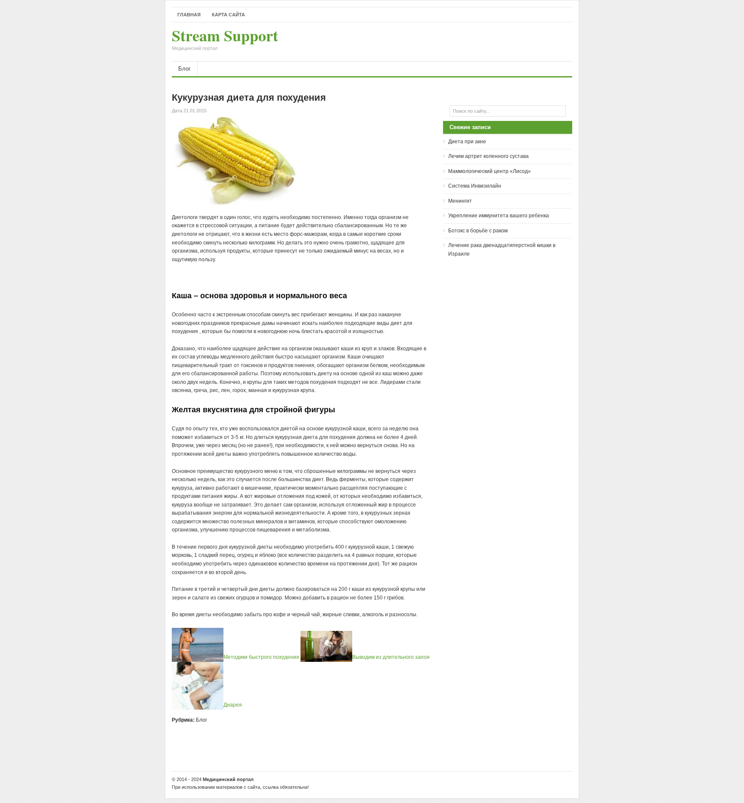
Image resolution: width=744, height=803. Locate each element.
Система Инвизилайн (474, 186)
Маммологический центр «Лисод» (489, 171)
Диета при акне (467, 142)
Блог (184, 68)
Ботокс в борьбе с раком (478, 231)
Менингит (460, 201)
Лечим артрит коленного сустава (488, 156)
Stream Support (225, 40)
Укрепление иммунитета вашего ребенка (498, 216)
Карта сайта (228, 14)
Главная (189, 14)
